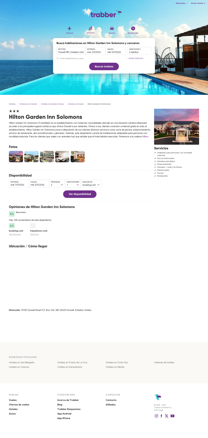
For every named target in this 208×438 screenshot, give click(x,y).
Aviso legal (158, 410)
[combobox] (70, 51)
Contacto (111, 400)
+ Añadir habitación (135, 58)
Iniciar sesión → (198, 3)
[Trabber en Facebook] (161, 417)
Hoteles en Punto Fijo (117, 362)
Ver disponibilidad (80, 194)
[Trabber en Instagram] (156, 417)
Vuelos (13, 400)
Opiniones (34, 234)
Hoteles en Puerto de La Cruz (72, 362)
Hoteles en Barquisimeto (69, 367)
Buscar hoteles (104, 66)
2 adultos (134, 52)
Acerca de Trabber (68, 400)
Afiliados (111, 404)
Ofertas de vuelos (19, 404)
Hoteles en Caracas (19, 367)
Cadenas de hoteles (164, 362)
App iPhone (63, 418)
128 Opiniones (15, 234)
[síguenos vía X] (166, 417)
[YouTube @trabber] (172, 417)
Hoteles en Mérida (115, 367)
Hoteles (13, 409)
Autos (12, 413)
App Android (64, 413)
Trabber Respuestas (69, 409)
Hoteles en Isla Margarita (21, 362)
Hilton (145, 136)
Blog (59, 404)
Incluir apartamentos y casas (71, 58)
